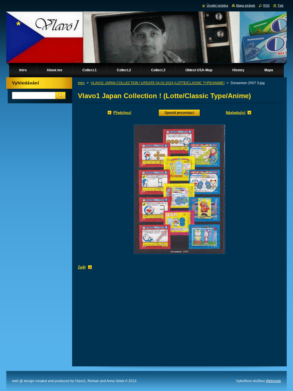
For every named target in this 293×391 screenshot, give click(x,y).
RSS (266, 5)
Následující (236, 112)
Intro (81, 83)
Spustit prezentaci (179, 113)
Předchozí (122, 112)
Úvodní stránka (217, 5)
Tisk (281, 5)
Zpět (82, 267)
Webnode (273, 381)
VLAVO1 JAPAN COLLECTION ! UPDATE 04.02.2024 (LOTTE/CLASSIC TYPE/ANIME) (158, 83)
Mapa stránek (245, 5)
